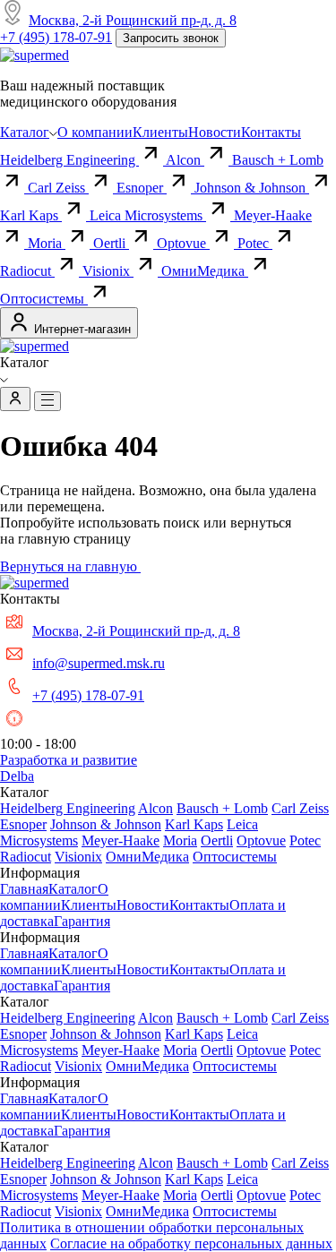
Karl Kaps (31, 215)
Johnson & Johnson (251, 187)
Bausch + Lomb (222, 808)
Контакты (271, 132)
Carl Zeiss (58, 187)
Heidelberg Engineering (69, 159)
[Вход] (15, 399)
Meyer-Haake (120, 840)
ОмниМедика (204, 271)
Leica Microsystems (148, 215)
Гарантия (82, 921)
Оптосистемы (44, 298)
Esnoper (141, 187)
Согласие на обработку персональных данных (191, 1243)
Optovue (183, 243)
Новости (214, 132)
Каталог (24, 132)
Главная (24, 888)
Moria (46, 243)
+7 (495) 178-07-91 (56, 37)
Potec (254, 243)
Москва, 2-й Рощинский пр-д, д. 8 (133, 20)
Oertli (111, 243)
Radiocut (27, 271)
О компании (95, 132)
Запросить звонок (171, 38)
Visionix (108, 271)
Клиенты (160, 132)
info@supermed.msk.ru (98, 663)
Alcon (185, 159)
